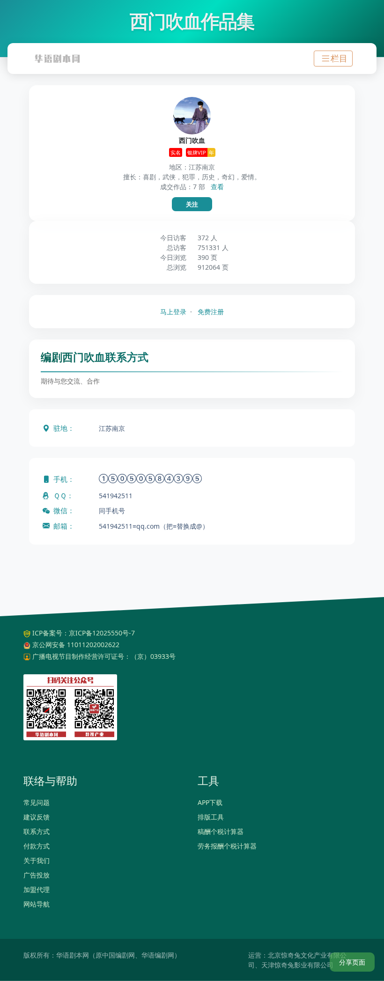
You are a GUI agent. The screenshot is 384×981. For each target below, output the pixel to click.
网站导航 (36, 904)
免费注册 (211, 311)
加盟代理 (36, 889)
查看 (217, 186)
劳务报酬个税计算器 (227, 845)
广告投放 (36, 874)
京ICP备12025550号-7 (102, 632)
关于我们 (36, 860)
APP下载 (210, 802)
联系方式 (36, 831)
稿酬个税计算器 (221, 831)
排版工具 (211, 816)
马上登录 (173, 311)
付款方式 (36, 845)
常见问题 (36, 802)
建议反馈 (36, 816)
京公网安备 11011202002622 (75, 644)
